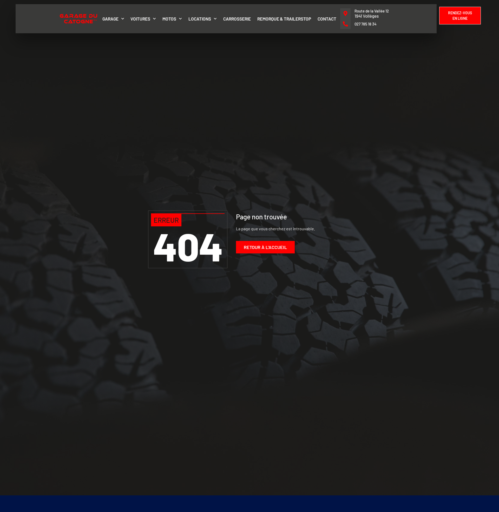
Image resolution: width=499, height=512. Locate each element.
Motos (169, 18)
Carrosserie (237, 18)
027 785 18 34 (365, 24)
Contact (327, 18)
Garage (110, 18)
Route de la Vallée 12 (371, 11)
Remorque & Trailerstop (284, 18)
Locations (199, 18)
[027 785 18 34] (345, 24)
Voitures (140, 18)
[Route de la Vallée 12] (345, 13)
